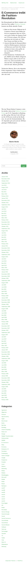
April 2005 (4, 395)
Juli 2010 (4, 259)
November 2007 (6, 328)
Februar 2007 (5, 347)
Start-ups (4, 529)
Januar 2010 (5, 272)
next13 (3, 501)
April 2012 (4, 215)
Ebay (3, 444)
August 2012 (5, 207)
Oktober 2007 (5, 330)
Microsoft (4, 477)
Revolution (22, 7)
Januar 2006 (5, 375)
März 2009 (4, 293)
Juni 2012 (4, 211)
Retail (3, 507)
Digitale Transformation (7, 436)
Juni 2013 (4, 189)
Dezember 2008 (6, 300)
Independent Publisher (10, 560)
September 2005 (6, 384)
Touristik (4, 533)
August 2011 (5, 230)
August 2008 (5, 308)
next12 (3, 499)
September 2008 (6, 306)
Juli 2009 (4, 285)
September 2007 (6, 332)
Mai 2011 (4, 237)
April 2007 (4, 343)
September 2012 (6, 204)
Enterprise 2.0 (5, 449)
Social (3, 516)
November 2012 (6, 200)
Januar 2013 (5, 198)
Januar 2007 (5, 349)
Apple (3, 418)
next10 (3, 494)
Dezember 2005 (6, 378)
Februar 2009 (5, 295)
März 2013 (4, 194)
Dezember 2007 (6, 326)
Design (3, 434)
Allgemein (4, 412)
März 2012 (4, 217)
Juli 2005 (4, 388)
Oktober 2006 (5, 356)
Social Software (5, 524)
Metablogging (5, 475)
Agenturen (4, 410)
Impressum (21, 2)
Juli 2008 (4, 311)
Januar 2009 (5, 298)
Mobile (3, 479)
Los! (24, 166)
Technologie (5, 531)
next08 (3, 490)
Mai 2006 (4, 367)
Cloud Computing (6, 429)
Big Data (4, 425)
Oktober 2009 (5, 278)
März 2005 (4, 397)
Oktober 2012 (5, 202)
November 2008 (6, 302)
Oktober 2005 (5, 382)
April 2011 (4, 239)
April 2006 (4, 369)
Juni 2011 (4, 235)
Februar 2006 (5, 373)
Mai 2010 (4, 263)
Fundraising (4, 453)
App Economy (5, 416)
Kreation (4, 462)
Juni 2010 (4, 261)
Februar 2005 (5, 399)
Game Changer (5, 455)
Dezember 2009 (6, 274)
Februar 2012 (5, 220)
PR (2, 505)
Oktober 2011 (5, 226)
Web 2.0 (4, 542)
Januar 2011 (5, 246)
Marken (3, 466)
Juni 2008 (4, 313)
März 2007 (4, 345)
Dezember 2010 (6, 248)
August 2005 (5, 386)
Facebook (4, 451)
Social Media (5, 520)
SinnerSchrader (5, 9)
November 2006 (6, 354)
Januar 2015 (5, 176)
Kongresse (4, 460)
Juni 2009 (4, 287)
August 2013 (5, 187)
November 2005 (6, 380)
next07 (3, 488)
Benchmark (4, 421)
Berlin (3, 423)
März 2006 (4, 371)
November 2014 (6, 178)
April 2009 (4, 291)
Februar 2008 (5, 321)
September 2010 (6, 254)
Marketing (4, 468)
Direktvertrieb (5, 438)
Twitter (3, 537)
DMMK (3, 440)
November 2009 (6, 276)
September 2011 (6, 228)
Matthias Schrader (20, 24)
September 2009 (6, 280)
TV (2, 535)
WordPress (20, 560)
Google (3, 457)
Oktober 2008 (5, 304)
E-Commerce (16, 7)
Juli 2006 (4, 362)
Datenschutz (13, 2)
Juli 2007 (4, 336)
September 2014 (6, 183)
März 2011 (4, 241)
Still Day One (5, 2)
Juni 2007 (4, 339)
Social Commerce (6, 518)
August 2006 (5, 360)
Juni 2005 (4, 391)
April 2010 (4, 265)
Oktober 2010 (5, 252)
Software (4, 527)
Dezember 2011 (6, 222)
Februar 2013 (5, 196)
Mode (3, 481)
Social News (5, 522)
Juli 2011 (4, 233)
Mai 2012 (4, 213)
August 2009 (5, 282)
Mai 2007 (4, 341)
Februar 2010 (5, 269)
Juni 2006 (4, 365)
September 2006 (6, 358)
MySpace (4, 486)
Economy (4, 447)
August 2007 (5, 334)
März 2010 (4, 267)
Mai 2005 (4, 393)
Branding (4, 427)
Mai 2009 (4, 289)
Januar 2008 (5, 323)
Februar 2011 (5, 243)
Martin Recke (5, 7)
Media (3, 470)
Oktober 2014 (5, 181)
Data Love (4, 431)
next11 (3, 496)
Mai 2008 (4, 315)
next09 (3, 492)
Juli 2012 (4, 209)
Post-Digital (4, 503)
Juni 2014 (4, 185)
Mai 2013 (4, 191)
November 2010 (6, 250)
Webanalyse (5, 544)
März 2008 (4, 319)
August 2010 (5, 256)
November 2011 (6, 224)
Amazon (11, 7)
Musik (3, 483)
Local (3, 464)
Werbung (4, 546)
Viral (3, 540)
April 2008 (4, 317)
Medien (3, 473)
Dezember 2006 (6, 352)
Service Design (5, 512)
